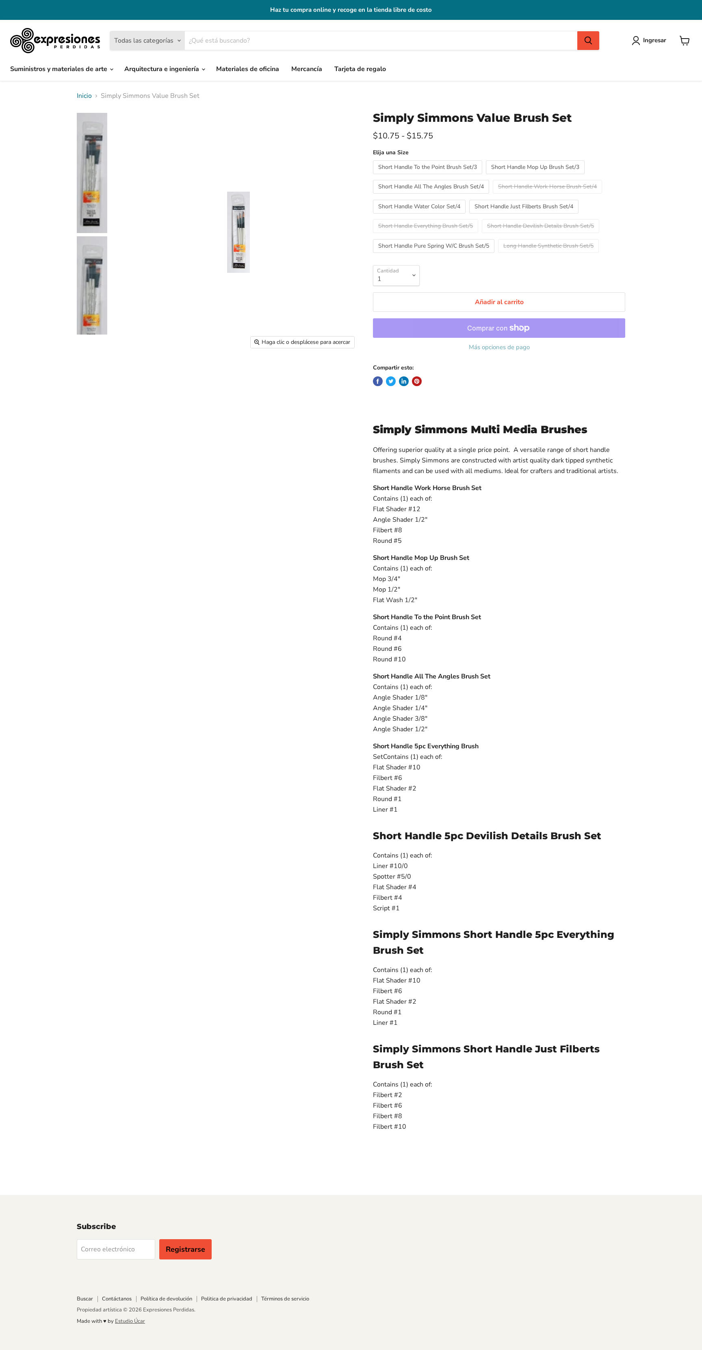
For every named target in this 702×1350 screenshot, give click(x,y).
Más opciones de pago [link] (499, 347)
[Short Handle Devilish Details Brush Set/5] (541, 235)
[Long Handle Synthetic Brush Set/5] (549, 255)
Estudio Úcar (130, 1321)
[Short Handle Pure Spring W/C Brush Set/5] (434, 255)
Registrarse (185, 1249)
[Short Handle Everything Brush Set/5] (426, 235)
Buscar (85, 1298)
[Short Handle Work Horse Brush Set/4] (548, 195)
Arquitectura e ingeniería (162, 69)
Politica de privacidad (226, 1298)
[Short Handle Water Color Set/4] (420, 215)
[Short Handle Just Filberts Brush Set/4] (525, 215)
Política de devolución (166, 1298)
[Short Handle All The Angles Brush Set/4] (432, 195)
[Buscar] (588, 40)
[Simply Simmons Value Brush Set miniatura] (92, 173)
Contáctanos (117, 1298)
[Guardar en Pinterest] (417, 381)
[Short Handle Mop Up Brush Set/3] (536, 176)
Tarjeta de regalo (360, 69)
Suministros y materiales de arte (59, 69)
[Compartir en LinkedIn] (404, 381)
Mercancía (306, 69)
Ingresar (654, 40)
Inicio (84, 95)
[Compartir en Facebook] (378, 381)
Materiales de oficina (247, 69)
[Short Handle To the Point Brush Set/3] (428, 176)
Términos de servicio (285, 1298)
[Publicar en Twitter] (391, 381)
